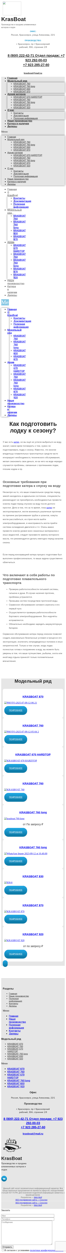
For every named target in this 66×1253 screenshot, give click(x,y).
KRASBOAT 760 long (24, 86)
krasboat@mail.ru (33, 73)
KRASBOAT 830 (22, 89)
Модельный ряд (17, 81)
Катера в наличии (18, 123)
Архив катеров (16, 94)
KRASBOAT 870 (22, 105)
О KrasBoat (12, 194)
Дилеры (12, 126)
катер (16, 442)
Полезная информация (26, 176)
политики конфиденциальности (46, 1250)
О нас (10, 110)
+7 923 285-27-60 (36, 65)
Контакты (18, 113)
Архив (10, 242)
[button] (15, 710)
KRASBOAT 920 (22, 107)
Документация (21, 115)
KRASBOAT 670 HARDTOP (28, 97)
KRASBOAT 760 (22, 83)
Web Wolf (38, 1197)
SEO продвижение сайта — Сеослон (31, 1200)
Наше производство (18, 179)
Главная (11, 136)
